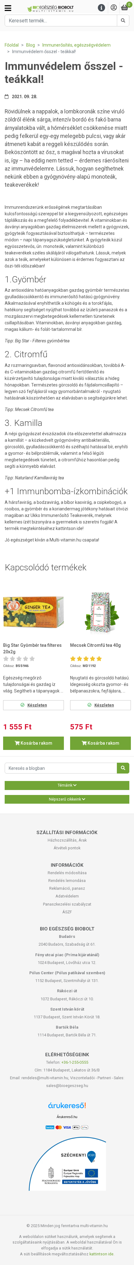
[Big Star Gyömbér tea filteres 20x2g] (33, 612)
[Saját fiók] (113, 8)
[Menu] (101, 7)
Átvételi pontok (67, 848)
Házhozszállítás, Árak (67, 840)
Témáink (65, 785)
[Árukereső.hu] (67, 1108)
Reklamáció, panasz (67, 888)
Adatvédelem (67, 896)
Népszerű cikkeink (65, 799)
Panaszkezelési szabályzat (67, 904)
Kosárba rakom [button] (36, 743)
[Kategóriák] (8, 8)
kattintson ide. (101, 1254)
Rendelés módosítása (67, 872)
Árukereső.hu (67, 1117)
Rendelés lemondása (67, 880)
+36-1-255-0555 (74, 1062)
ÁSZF (67, 912)
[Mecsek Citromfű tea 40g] (100, 612)
